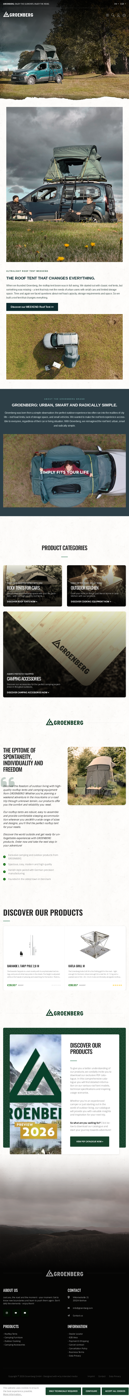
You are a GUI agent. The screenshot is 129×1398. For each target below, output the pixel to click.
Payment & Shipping (78, 1341)
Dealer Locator (76, 1334)
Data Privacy (75, 1355)
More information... (12, 1394)
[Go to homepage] (18, 14)
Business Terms (76, 1352)
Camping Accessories (15, 1344)
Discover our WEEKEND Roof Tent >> (32, 307)
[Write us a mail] (24, 1313)
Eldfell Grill (76, 966)
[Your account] (118, 15)
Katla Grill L (15, 966)
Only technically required (63, 1391)
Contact (101, 1376)
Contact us (78, 1315)
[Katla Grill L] (34, 945)
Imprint (91, 1376)
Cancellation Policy (78, 1348)
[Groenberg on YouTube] (16, 1313)
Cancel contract (76, 1344)
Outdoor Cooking (12, 1341)
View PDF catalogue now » (89, 1141)
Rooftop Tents (11, 1334)
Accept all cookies (115, 1391)
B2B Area (73, 1337)
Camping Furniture (13, 1337)
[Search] (113, 15)
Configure (91, 1391)
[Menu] (107, 15)
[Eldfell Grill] (95, 945)
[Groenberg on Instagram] (6, 1313)
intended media (70, 1376)
